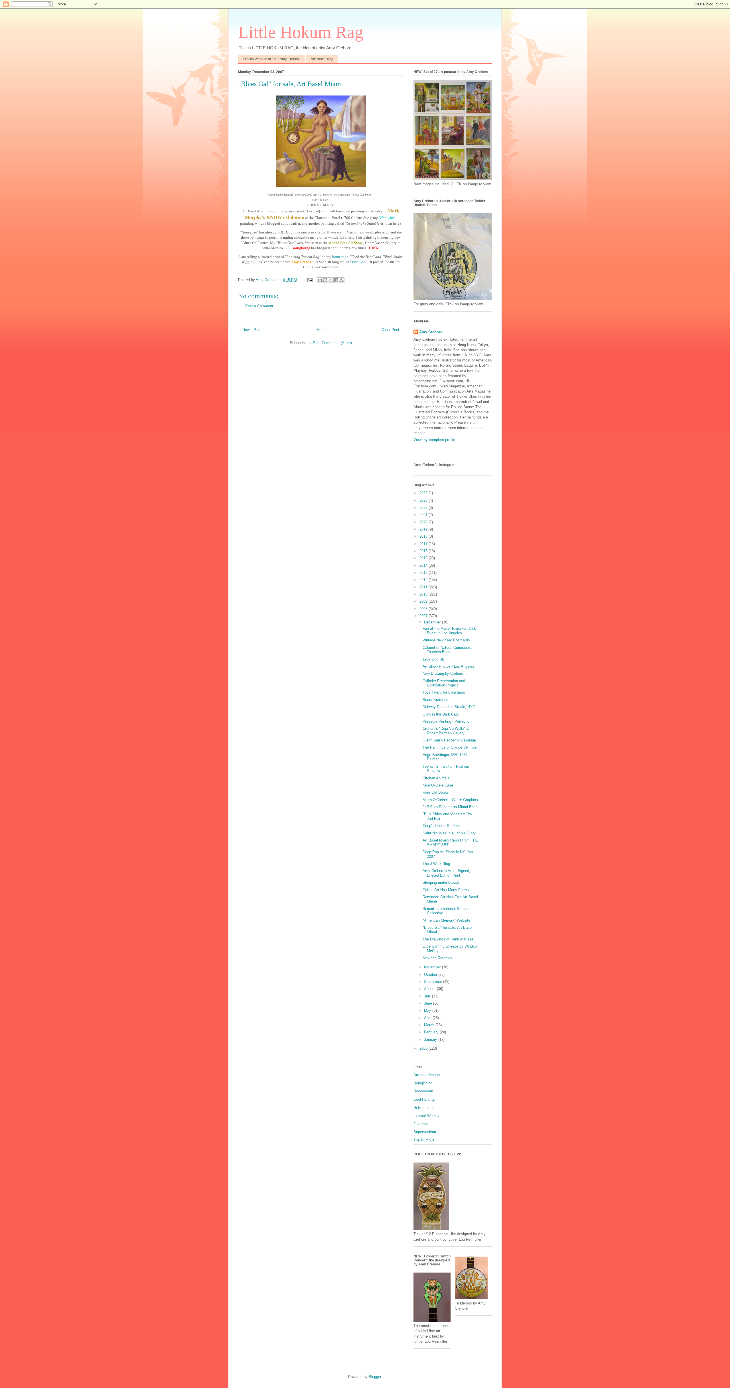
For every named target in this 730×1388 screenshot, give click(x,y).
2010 (424, 594)
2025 (424, 493)
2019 (424, 529)
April (428, 1018)
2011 (424, 587)
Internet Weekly (426, 1115)
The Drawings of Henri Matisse (448, 939)
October (431, 974)
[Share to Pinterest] (341, 280)
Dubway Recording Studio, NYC (449, 707)
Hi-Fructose (423, 1107)
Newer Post (251, 330)
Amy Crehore (430, 332)
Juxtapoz (421, 1124)
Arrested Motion (426, 1075)
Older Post (390, 330)
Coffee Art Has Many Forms (446, 890)
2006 (424, 1048)
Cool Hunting (424, 1099)
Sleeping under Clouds (441, 882)
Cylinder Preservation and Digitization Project (444, 683)
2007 (424, 616)
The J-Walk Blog (436, 863)
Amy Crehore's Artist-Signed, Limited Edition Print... (446, 873)
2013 (424, 572)
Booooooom (423, 1091)
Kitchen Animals (436, 778)
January (431, 1039)
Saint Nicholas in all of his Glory (449, 833)
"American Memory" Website (446, 920)
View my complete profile (434, 440)
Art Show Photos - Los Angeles (448, 666)
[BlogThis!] (325, 280)
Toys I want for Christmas (444, 692)
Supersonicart (424, 1132)
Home (322, 330)
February (432, 1032)
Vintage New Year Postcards (446, 640)
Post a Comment (259, 306)
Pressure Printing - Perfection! (448, 721)
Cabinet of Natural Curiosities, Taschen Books (447, 649)
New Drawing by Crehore (443, 673)
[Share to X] (331, 280)
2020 (424, 522)
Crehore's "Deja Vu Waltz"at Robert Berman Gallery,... (446, 730)
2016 (424, 551)
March (429, 1025)
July (428, 996)
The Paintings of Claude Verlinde (449, 747)
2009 (424, 601)
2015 (424, 558)
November (433, 967)
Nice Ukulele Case (438, 785)
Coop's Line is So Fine (441, 826)
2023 (424, 500)
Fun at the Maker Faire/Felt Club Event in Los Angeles (449, 630)
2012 (424, 580)
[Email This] (320, 280)
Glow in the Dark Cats (441, 714)
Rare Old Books (436, 792)
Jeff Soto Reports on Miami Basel (450, 807)
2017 (424, 544)
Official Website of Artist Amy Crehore (271, 59)
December (433, 622)
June (428, 1003)
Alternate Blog (322, 59)
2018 (424, 536)
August (430, 989)
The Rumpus (424, 1140)
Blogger (375, 1377)
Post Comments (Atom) (332, 343)
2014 (424, 565)
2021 (424, 515)
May (428, 1010)
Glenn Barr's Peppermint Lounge (449, 740)
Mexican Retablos (437, 958)
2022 (424, 507)
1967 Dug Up (433, 659)
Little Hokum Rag (300, 32)
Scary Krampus (435, 700)
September (433, 981)
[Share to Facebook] (336, 280)
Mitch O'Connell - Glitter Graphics (450, 800)
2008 (424, 609)
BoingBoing (422, 1083)
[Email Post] (309, 280)
